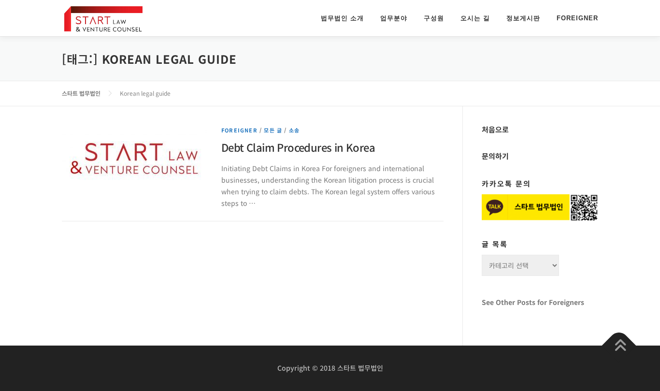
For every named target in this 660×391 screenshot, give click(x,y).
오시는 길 (475, 18)
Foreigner (577, 18)
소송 (294, 130)
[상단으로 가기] (619, 346)
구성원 (434, 18)
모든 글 (273, 130)
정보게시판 (523, 18)
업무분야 (393, 18)
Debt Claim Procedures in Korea (298, 147)
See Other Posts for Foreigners (533, 302)
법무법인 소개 (342, 18)
